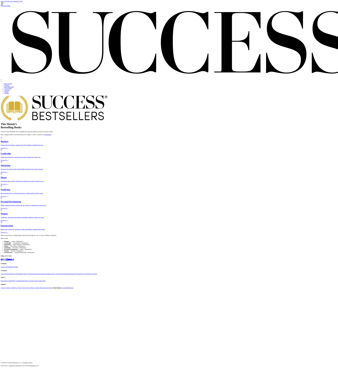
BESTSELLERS (9, 87)
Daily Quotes (16, 281)
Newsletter (9, 281)
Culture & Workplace (28, 274)
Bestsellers (22, 281)
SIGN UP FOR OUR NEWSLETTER (12, 1)
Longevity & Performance (57, 274)
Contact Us (4, 288)
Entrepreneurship (39, 274)
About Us (3, 267)
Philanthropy (72, 274)
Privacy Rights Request (37, 288)
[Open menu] (1, 79)
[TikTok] (13, 260)
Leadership (47, 274)
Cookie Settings (57, 288)
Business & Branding (16, 274)
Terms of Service (26, 288)
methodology (48, 134)
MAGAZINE (8, 84)
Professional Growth (81, 274)
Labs (35, 281)
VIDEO (6, 91)
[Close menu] (1, 81)
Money (66, 274)
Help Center (10, 288)
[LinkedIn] (7, 260)
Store (26, 281)
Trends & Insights (92, 274)
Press (7, 267)
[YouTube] (9, 260)
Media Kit (12, 267)
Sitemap (71, 288)
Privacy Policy (18, 288)
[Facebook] (2, 260)
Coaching (31, 281)
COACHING (8, 88)
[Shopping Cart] (1, 6)
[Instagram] (6, 260)
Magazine (3, 281)
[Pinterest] (11, 260)
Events (38, 281)
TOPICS (6, 85)
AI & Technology (6, 274)
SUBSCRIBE (6, 6)
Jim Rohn (43, 281)
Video (16, 267)
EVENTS (7, 90)
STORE (6, 93)
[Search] (2, 3)
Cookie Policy (48, 288)
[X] (4, 260)
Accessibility (65, 288)
